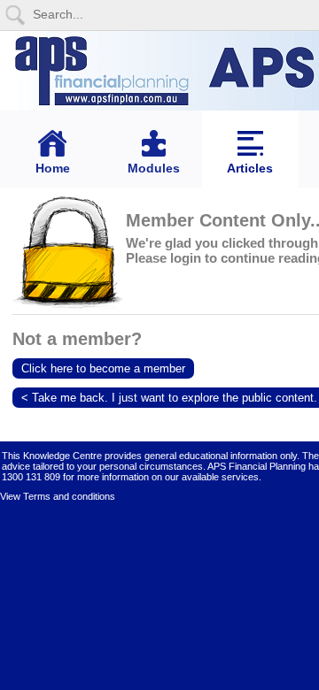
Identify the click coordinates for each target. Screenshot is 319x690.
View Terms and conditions (57, 496)
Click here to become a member (103, 368)
